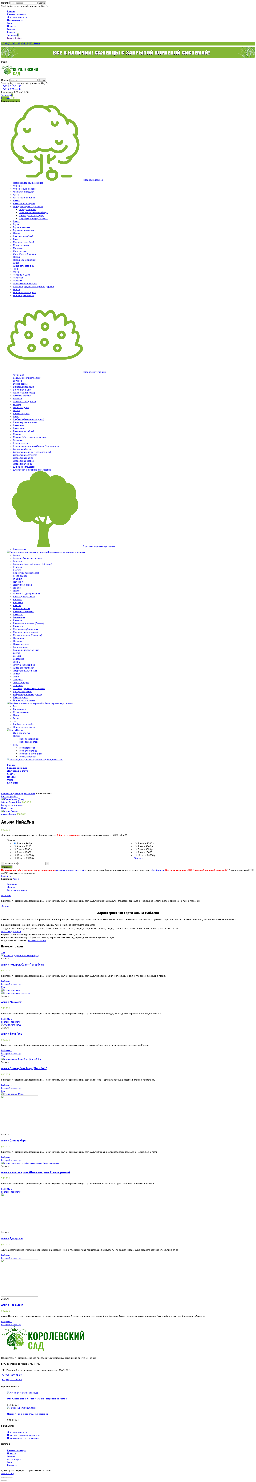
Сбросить (139, 858)
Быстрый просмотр (11, 984)
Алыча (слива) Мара (13, 1140)
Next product (8, 808)
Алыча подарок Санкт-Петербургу (22, 964)
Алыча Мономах (11, 1002)
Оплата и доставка (17, 890)
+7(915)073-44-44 (30, 43)
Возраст (11, 840)
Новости (11, 1453)
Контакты (12, 1465)
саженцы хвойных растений (70, 869)
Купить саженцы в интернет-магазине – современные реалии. (37, 1398)
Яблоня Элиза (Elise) (11, 802)
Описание (12, 884)
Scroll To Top (7, 1473)
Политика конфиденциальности (23, 1435)
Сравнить (6, 875)
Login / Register (15, 37)
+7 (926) (11, 86)
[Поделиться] (5, 1477)
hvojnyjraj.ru (158, 869)
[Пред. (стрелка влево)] (2, 1480)
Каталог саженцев (16, 1450)
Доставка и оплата (36, 940)
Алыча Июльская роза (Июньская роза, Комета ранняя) (35, 1172)
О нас (10, 1462)
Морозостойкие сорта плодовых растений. (27, 1413)
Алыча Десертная (12, 1238)
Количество (11, 863)
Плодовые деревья (19, 793)
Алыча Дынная (9, 814)
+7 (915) (11, 89)
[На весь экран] (8, 1477)
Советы (11, 1456)
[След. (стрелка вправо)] (5, 1480)
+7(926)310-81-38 (10, 43)
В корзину (6, 867)
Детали (11, 887)
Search (42, 3)
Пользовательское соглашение (23, 1438)
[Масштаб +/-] (11, 1477)
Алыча (32, 793)
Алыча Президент (12, 1305)
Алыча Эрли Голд (11, 1033)
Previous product (9, 796)
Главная (5, 793)
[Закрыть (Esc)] (2, 1477)
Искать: (5, 2)
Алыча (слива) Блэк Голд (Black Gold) (24, 1068)
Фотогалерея (14, 1459)
